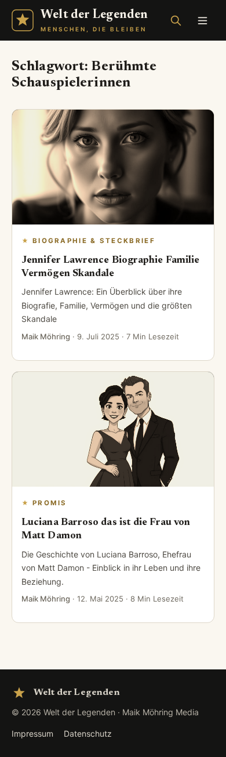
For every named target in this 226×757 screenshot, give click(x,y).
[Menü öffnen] (202, 20)
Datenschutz (88, 733)
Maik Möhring (45, 336)
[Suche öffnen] (175, 20)
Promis (49, 503)
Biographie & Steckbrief (93, 241)
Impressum (32, 733)
